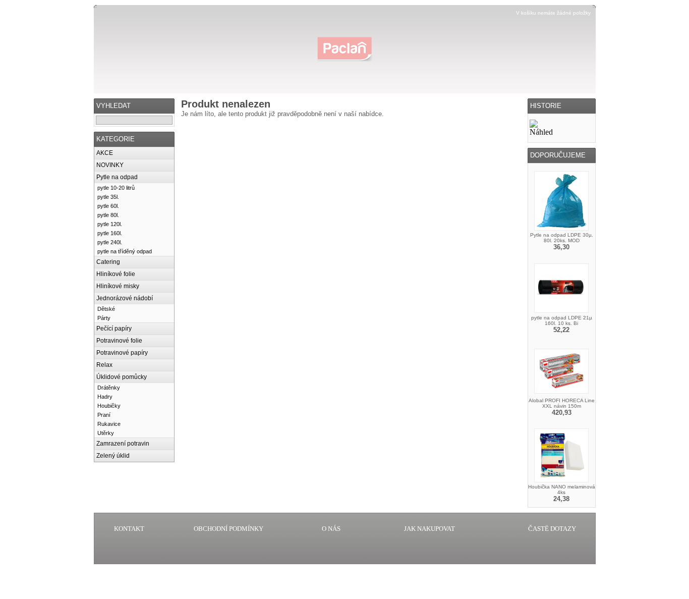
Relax (104, 364)
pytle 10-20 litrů (116, 188)
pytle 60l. (108, 206)
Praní (103, 415)
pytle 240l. (109, 242)
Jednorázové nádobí (124, 298)
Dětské (106, 309)
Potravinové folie (119, 340)
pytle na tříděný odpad (124, 251)
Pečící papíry (114, 328)
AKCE (104, 152)
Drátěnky (108, 388)
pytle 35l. (108, 197)
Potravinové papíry (122, 352)
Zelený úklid (113, 455)
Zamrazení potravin (122, 443)
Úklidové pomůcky (121, 376)
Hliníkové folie (115, 274)
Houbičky (109, 406)
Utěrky (105, 433)
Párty (103, 318)
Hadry (104, 397)
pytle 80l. (108, 215)
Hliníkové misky (117, 286)
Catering (108, 261)
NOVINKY (110, 165)
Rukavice (109, 424)
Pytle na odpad (117, 177)
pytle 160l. (109, 233)
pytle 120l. (109, 224)
